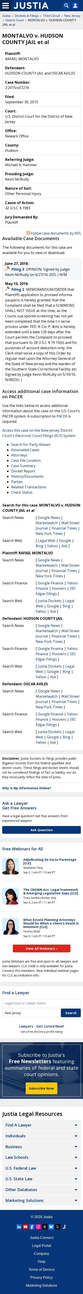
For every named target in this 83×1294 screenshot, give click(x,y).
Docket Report (23, 471)
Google (65, 540)
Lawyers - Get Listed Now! (41, 1026)
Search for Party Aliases (30, 444)
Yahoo (52, 545)
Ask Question (42, 830)
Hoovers (59, 588)
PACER (61, 416)
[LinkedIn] (19, 1226)
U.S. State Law (18, 1178)
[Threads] (44, 1226)
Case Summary (23, 465)
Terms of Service (42, 1269)
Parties (17, 481)
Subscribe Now (41, 1088)
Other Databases (21, 1189)
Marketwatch (47, 522)
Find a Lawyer (15, 992)
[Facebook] (32, 1226)
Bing (39, 545)
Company (41, 1253)
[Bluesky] (51, 1226)
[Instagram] (38, 1226)
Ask (65, 545)
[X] (57, 1226)
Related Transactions (28, 487)
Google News (49, 517)
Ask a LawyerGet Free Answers (19, 806)
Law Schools (16, 1157)
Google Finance (50, 583)
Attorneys (19, 455)
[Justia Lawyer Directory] (64, 1226)
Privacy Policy (41, 1277)
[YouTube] (25, 1226)
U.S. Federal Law (20, 1168)
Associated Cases (25, 449)
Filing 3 (18, 269)
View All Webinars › (41, 948)
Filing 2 (18, 289)
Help (41, 1261)
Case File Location (26, 460)
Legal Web (46, 540)
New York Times (49, 533)
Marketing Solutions (24, 1200)
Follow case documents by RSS (55, 233)
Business (13, 1146)
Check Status (22, 492)
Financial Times (64, 528)
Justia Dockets (50, 600)
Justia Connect (41, 1238)
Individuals (15, 1135)
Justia (47, 1217)
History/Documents (27, 476)
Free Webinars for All (22, 849)
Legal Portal (41, 1246)
